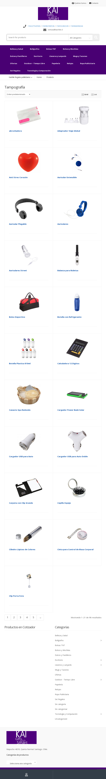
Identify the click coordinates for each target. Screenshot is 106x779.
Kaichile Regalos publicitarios (20, 77)
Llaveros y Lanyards (57, 56)
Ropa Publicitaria (87, 63)
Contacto (94, 3)
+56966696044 (76, 26)
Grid (86, 94)
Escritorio (38, 56)
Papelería (56, 63)
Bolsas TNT (51, 49)
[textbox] (21, 763)
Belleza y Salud (16, 49)
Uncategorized (61, 719)
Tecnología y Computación (39, 70)
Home (39, 77)
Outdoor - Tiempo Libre (65, 679)
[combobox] (21, 762)
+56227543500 (34, 26)
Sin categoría (60, 704)
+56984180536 (48, 26)
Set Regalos (15, 70)
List (95, 94)
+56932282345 (62, 26)
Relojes (70, 63)
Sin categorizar (61, 709)
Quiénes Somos (80, 3)
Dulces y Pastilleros (18, 56)
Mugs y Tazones (80, 56)
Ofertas (13, 63)
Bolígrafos (34, 49)
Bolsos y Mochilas (70, 49)
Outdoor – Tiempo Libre (34, 63)
